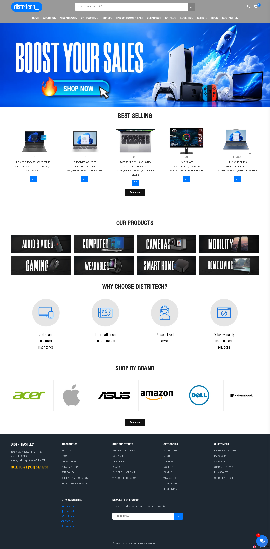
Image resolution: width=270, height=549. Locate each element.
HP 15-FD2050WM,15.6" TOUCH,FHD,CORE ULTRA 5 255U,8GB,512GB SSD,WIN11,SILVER (84, 166)
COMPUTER (168, 456)
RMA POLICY (68, 472)
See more (135, 192)
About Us (49, 18)
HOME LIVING (170, 489)
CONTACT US (118, 456)
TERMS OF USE (69, 462)
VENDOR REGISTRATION (124, 478)
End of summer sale (129, 18)
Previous (10, 65)
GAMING (167, 472)
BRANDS (116, 467)
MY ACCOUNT (220, 456)
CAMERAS (168, 462)
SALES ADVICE (221, 462)
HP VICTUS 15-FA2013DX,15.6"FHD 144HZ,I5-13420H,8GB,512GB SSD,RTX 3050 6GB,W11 (33, 166)
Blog (214, 18)
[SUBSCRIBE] (178, 516)
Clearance (154, 18)
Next (260, 65)
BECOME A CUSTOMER (123, 451)
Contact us (230, 18)
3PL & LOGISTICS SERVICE (74, 484)
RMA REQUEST (221, 472)
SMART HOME (170, 484)
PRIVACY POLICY (70, 467)
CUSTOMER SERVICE (224, 467)
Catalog (170, 18)
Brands (107, 18)
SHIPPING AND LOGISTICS (75, 478)
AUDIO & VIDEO (171, 451)
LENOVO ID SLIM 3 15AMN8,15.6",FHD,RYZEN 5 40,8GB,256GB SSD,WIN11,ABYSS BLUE (237, 166)
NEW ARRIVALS (120, 462)
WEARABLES (169, 478)
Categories (89, 18)
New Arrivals (68, 18)
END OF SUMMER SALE (123, 472)
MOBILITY (168, 467)
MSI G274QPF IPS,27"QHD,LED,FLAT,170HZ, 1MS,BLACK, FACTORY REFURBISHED (186, 166)
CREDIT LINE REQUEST (225, 478)
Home (35, 18)
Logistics (186, 18)
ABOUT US (66, 451)
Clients (202, 18)
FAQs (64, 456)
